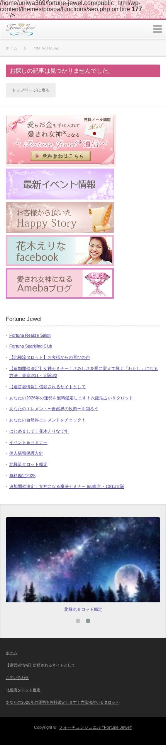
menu (157, 29)
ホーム (11, 653)
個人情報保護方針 (26, 453)
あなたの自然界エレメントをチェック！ (47, 420)
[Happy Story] (60, 231)
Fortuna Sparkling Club (30, 346)
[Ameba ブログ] (60, 297)
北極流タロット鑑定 (28, 464)
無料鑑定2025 (22, 475)
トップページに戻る (31, 90)
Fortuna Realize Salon (30, 335)
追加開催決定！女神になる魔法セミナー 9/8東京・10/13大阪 (66, 486)
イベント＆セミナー (28, 442)
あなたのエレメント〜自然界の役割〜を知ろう (53, 408)
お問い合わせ (17, 677)
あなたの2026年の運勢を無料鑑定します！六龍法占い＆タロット (71, 398)
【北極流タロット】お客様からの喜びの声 (49, 357)
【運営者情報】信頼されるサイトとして (47, 386)
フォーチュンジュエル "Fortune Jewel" (95, 727)
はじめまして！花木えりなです (39, 431)
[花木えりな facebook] (60, 264)
